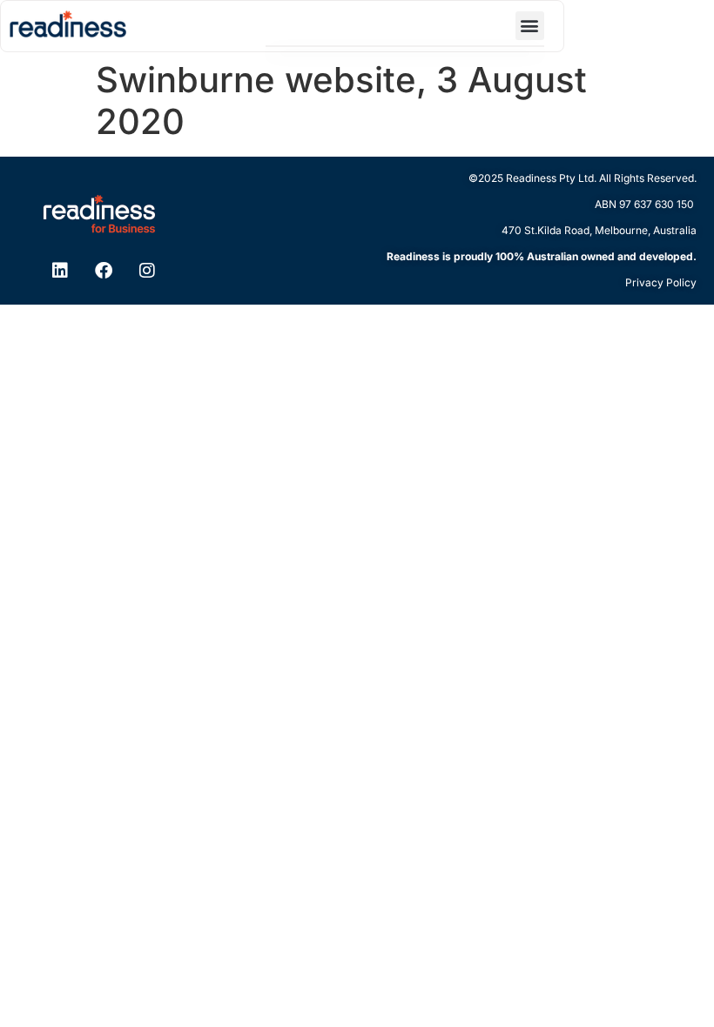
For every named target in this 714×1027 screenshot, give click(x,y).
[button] (529, 25)
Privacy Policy (661, 282)
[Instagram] (158, 270)
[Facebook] (114, 270)
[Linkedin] (71, 270)
